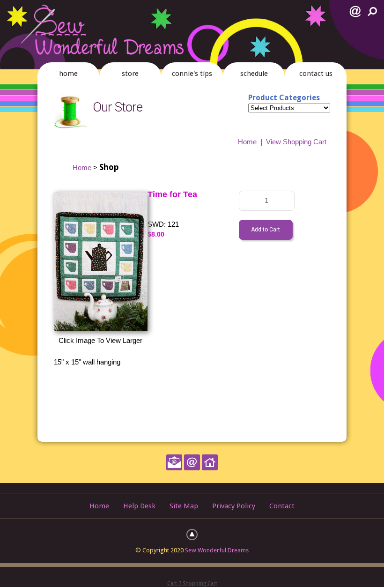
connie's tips (192, 73)
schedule (254, 73)
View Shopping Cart (296, 142)
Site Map (184, 506)
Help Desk (139, 506)
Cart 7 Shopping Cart (192, 583)
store (130, 73)
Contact (282, 506)
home (68, 73)
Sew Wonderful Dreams (217, 550)
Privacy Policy (233, 506)
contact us (315, 73)
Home (247, 142)
